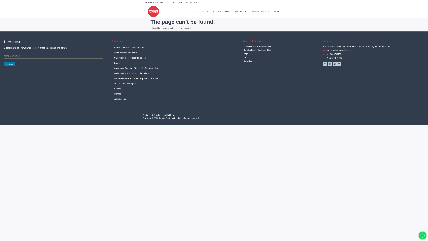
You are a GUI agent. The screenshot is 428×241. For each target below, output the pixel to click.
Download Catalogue (258, 11)
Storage (117, 94)
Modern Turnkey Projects (125, 83)
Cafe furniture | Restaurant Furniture (130, 58)
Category (215, 11)
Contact (276, 11)
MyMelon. (171, 115)
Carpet (117, 63)
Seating (117, 89)
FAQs (227, 11)
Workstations (120, 99)
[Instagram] (330, 64)
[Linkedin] (335, 64)
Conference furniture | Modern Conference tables (136, 68)
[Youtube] (339, 64)
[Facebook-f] (325, 64)
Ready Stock (239, 11)
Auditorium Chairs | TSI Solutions (129, 48)
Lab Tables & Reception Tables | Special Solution (136, 78)
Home (194, 11)
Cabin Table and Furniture (126, 53)
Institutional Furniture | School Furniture (131, 73)
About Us (204, 11)
